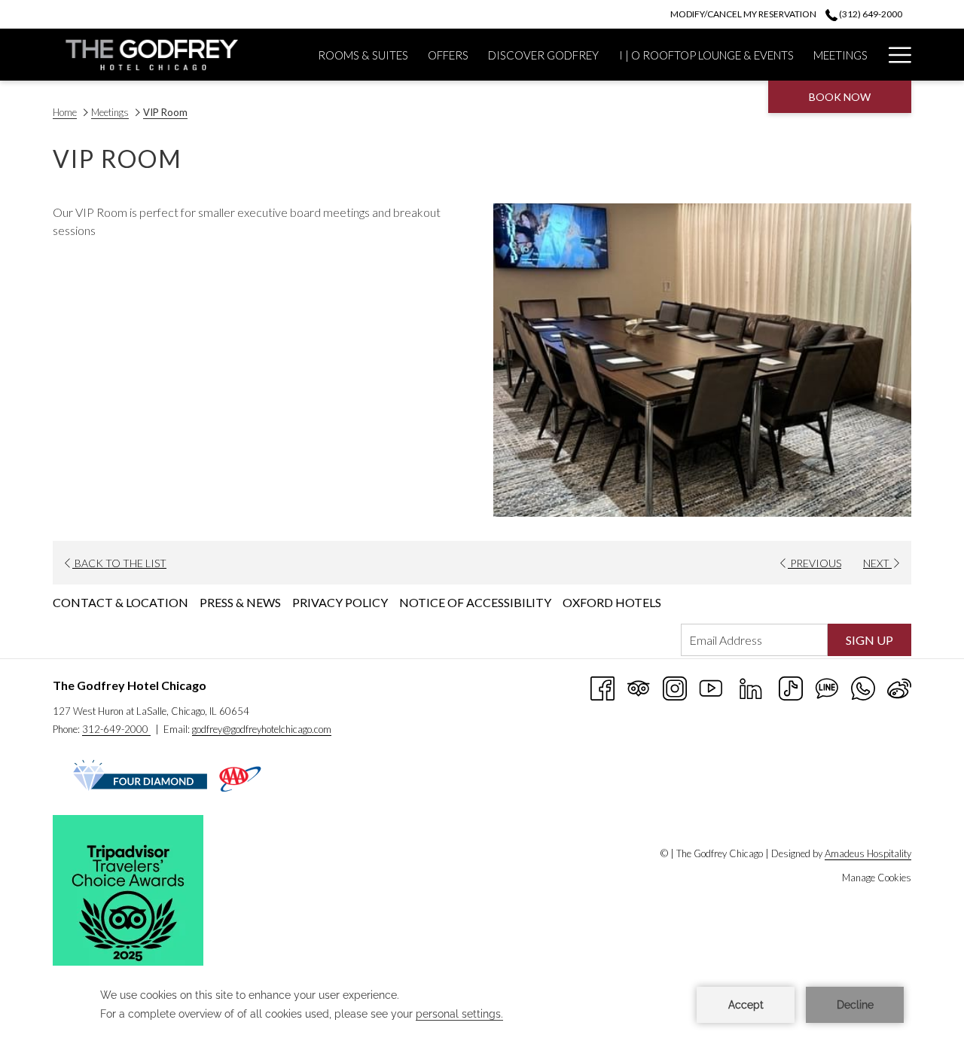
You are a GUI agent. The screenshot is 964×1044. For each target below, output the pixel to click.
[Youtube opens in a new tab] (711, 686)
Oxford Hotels (612, 602)
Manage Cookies (876, 878)
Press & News (240, 602)
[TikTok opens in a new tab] (791, 686)
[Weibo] (899, 686)
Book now (840, 96)
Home (65, 112)
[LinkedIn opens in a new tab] (751, 686)
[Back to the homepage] (145, 55)
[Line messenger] (827, 686)
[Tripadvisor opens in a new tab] (639, 686)
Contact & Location (120, 602)
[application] (482, 1005)
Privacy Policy (340, 602)
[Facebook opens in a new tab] (602, 686)
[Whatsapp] (863, 686)
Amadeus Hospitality (868, 853)
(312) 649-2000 (869, 14)
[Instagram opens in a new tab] (675, 686)
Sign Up (869, 640)
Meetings (110, 112)
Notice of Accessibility (475, 602)
